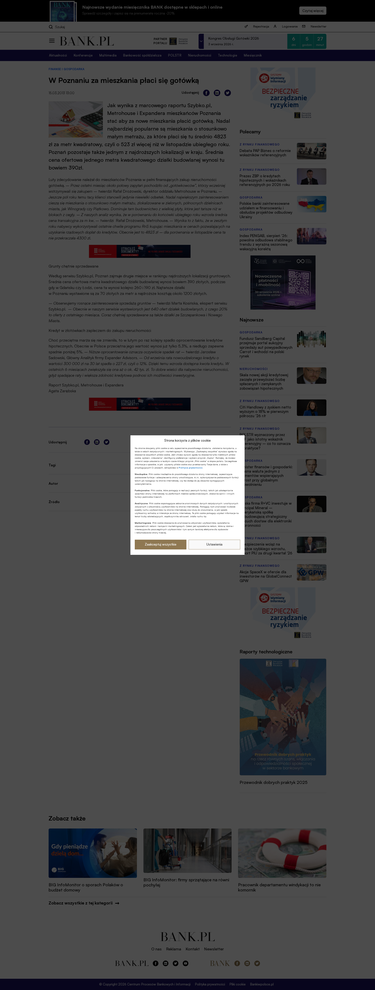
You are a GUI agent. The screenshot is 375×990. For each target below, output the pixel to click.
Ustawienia (214, 544)
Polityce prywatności (190, 467)
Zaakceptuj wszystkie (160, 544)
